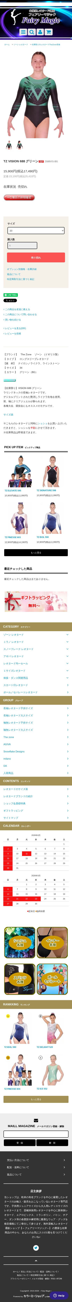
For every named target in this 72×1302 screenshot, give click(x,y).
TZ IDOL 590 (43, 537)
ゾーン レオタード (20, 44)
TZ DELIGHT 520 (45, 1047)
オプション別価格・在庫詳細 (22, 269)
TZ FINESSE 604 (12, 1089)
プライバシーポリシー (20, 1279)
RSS (53, 1279)
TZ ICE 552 (42, 1089)
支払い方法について (29, 1272)
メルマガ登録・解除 (40, 1279)
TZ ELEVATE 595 (13, 490)
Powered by (18, 1296)
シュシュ (43, 423)
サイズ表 (8, 414)
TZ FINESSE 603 (13, 537)
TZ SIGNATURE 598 (46, 490)
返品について (14, 274)
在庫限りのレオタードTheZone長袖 (46, 44)
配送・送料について (48, 1272)
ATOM (59, 1279)
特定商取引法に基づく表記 (20, 279)
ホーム (7, 44)
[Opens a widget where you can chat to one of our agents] (59, 1295)
